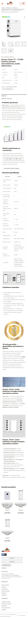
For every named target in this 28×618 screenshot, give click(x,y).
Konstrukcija (4, 589)
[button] (24, 17)
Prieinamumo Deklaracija (6, 616)
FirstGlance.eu (23, 615)
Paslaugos (4, 595)
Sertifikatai (4, 605)
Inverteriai (4, 587)
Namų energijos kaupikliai (7, 56)
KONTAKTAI (4, 568)
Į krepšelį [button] (7, 512)
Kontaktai (4, 609)
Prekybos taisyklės (6, 601)
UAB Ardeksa (11, 614)
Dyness (15, 74)
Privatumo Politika (6, 607)
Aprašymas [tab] (4, 95)
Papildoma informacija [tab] (6, 98)
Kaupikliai (4, 593)
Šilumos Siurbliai (6, 591)
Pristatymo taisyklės (6, 603)
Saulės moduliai (5, 585)
